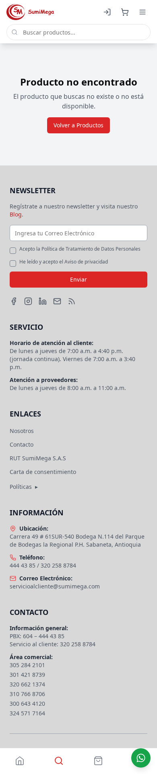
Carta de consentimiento (43, 472)
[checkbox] (13, 250)
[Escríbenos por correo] (57, 301)
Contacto (21, 444)
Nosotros (22, 431)
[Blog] (72, 301)
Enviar (78, 279)
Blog (16, 214)
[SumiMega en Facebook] (14, 301)
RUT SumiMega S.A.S (38, 458)
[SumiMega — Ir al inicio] (30, 12)
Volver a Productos (78, 125)
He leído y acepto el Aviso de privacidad (63, 262)
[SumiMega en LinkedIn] (43, 301)
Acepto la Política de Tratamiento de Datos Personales (79, 249)
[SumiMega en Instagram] (28, 301)
